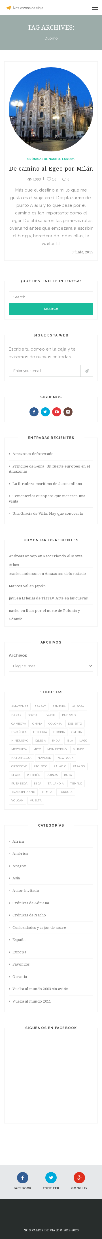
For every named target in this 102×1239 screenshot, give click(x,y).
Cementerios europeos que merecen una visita (47, 498)
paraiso (79, 766)
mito (37, 749)
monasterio (57, 749)
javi (12, 598)
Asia (16, 878)
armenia (59, 706)
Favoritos (20, 964)
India (56, 740)
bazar (16, 715)
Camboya (18, 723)
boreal (33, 715)
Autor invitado (25, 890)
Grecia (76, 732)
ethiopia (40, 732)
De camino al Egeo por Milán (51, 168)
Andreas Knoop (23, 556)
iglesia (40, 740)
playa (16, 775)
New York (65, 757)
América (20, 853)
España (19, 940)
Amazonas (19, 706)
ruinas (52, 775)
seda (37, 783)
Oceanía (19, 977)
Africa (18, 841)
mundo (78, 749)
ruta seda (19, 783)
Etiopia (59, 732)
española (19, 732)
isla (70, 740)
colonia (55, 723)
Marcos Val (19, 586)
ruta (68, 775)
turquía (66, 792)
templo (76, 783)
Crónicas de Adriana (30, 903)
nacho (14, 610)
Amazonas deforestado (33, 454)
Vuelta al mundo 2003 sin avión (40, 989)
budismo (69, 715)
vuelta (36, 800)
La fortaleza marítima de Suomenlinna (47, 484)
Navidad (44, 757)
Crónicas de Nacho (43, 158)
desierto (75, 723)
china (37, 723)
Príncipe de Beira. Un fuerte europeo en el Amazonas (49, 469)
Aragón (19, 866)
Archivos (18, 655)
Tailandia (56, 783)
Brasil (51, 715)
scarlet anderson (24, 573)
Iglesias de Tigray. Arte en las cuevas (55, 598)
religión (34, 775)
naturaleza (21, 757)
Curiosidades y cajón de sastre (39, 927)
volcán (17, 800)
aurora (78, 706)
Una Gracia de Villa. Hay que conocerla (47, 513)
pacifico (40, 766)
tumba (47, 792)
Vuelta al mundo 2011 (31, 1001)
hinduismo (20, 740)
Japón (40, 586)
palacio (60, 766)
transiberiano (23, 792)
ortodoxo (19, 766)
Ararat (40, 706)
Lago (83, 740)
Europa (68, 158)
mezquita (19, 749)
